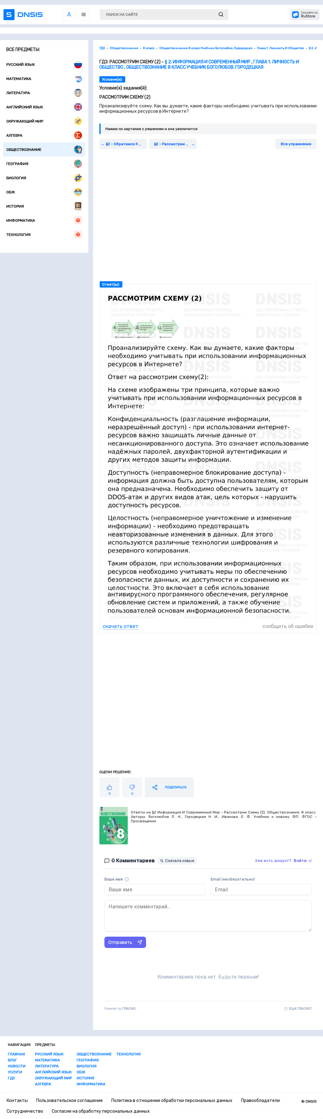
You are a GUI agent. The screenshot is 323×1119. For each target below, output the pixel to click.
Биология (16, 178)
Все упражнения (296, 144)
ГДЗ (11, 1078)
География (17, 164)
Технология (18, 234)
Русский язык (20, 64)
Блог (12, 1060)
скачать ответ (120, 626)
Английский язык (24, 107)
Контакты (17, 1100)
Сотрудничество (25, 1111)
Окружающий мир (24, 121)
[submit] (221, 14)
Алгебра (14, 135)
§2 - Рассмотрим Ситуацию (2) (175, 144)
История (15, 206)
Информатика (20, 220)
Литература (18, 93)
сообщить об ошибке (287, 626)
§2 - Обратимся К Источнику (126, 144)
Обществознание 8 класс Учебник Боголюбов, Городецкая (194, 67)
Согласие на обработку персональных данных (101, 1111)
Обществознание (23, 149)
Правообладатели (260, 1100)
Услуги (15, 1072)
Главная (16, 1054)
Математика (18, 79)
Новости (17, 1066)
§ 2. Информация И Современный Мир (207, 62)
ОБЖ (10, 192)
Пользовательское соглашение (69, 1100)
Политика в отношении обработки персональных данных (171, 1100)
